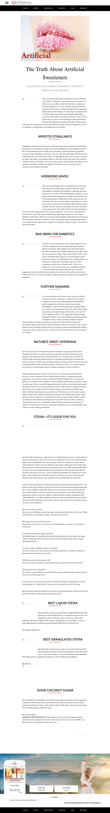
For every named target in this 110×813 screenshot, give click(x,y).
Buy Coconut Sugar (29, 714)
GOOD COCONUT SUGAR (55, 690)
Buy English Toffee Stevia (31, 630)
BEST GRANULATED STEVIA (62, 639)
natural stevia (41, 584)
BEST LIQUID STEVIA (63, 603)
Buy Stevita (26, 663)
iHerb (33, 593)
